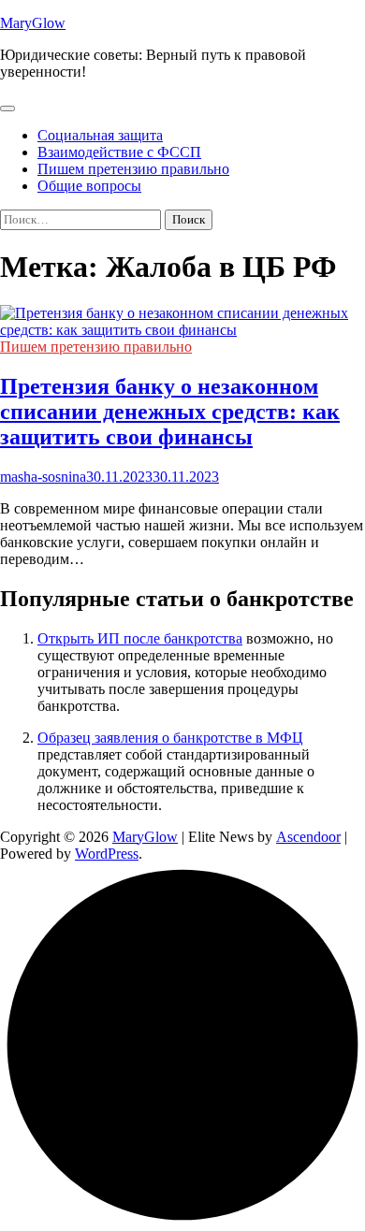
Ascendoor (308, 837)
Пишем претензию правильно (133, 169)
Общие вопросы (89, 186)
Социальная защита (100, 135)
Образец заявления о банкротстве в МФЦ (170, 738)
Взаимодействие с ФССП (119, 152)
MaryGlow (33, 23)
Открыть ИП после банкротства (139, 638)
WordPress (107, 854)
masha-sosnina (43, 477)
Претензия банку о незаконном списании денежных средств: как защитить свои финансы (170, 411)
